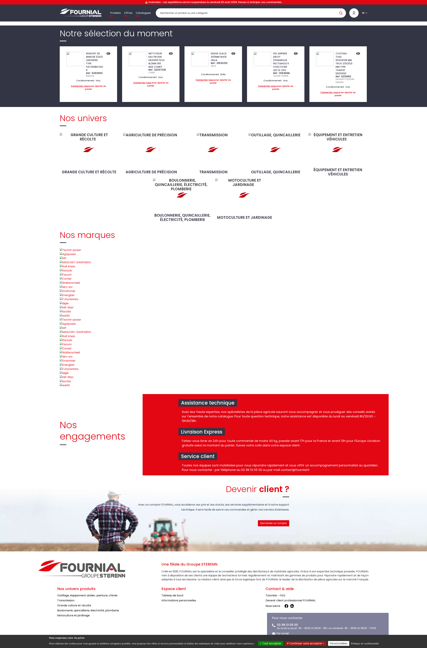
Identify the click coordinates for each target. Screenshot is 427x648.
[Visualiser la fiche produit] (108, 53)
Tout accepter (272, 643)
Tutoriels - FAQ (275, 595)
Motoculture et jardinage (244, 217)
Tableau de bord (172, 595)
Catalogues (143, 13)
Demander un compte (273, 523)
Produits (115, 13)
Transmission (213, 172)
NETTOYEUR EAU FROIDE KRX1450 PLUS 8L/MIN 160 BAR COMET (156, 60)
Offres (128, 13)
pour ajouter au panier (88, 87)
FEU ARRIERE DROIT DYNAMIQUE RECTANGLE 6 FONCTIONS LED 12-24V (281, 62)
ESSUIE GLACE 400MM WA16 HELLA (219, 57)
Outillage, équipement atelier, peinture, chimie (87, 595)
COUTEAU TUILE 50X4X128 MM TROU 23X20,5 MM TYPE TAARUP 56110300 (344, 63)
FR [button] (363, 13)
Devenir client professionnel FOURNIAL (291, 600)
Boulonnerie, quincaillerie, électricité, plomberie (182, 217)
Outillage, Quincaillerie (275, 172)
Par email (282, 633)
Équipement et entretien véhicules (337, 172)
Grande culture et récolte (89, 172)
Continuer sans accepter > (307, 643)
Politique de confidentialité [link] (365, 643)
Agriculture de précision (151, 172)
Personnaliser (339, 643)
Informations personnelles (178, 600)
